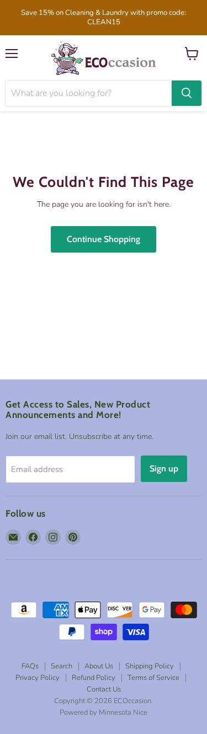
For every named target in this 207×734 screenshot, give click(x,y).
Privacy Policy (37, 678)
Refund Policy (93, 678)
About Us (98, 666)
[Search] (186, 93)
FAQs (30, 666)
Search (61, 666)
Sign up (164, 468)
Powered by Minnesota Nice (103, 712)
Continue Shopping (103, 239)
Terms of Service (153, 678)
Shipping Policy (149, 666)
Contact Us (104, 689)
